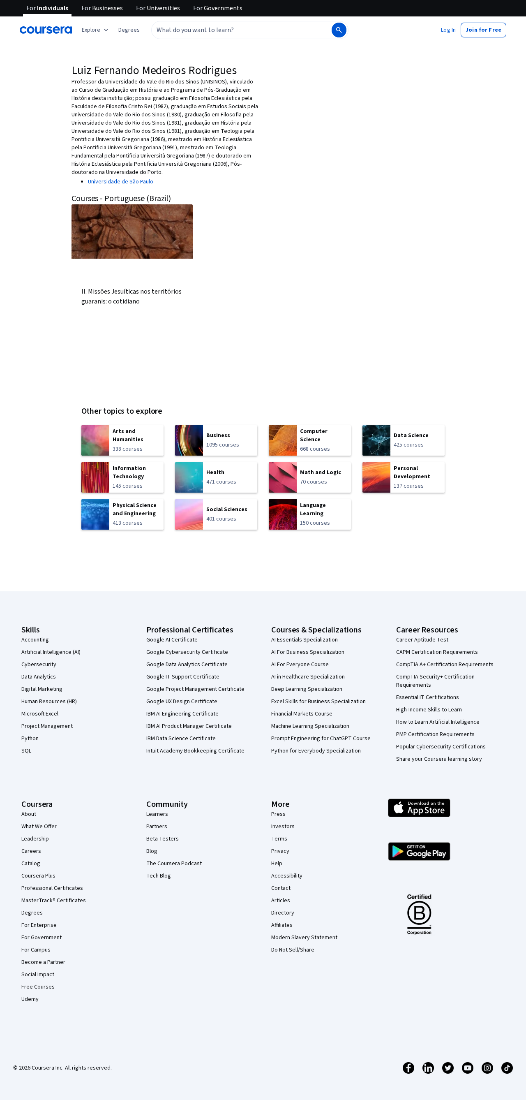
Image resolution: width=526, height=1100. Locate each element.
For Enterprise (39, 925)
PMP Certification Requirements (435, 734)
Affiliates (282, 925)
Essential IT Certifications (427, 697)
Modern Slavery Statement (304, 937)
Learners (157, 814)
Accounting (35, 640)
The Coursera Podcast (174, 863)
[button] (129, 30)
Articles (280, 900)
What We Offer (39, 826)
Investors (283, 826)
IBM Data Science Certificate (181, 738)
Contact (281, 888)
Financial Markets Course (301, 714)
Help (276, 863)
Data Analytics (38, 677)
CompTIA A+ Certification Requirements (445, 664)
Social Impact (37, 974)
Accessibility (286, 876)
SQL (26, 751)
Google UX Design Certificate (181, 701)
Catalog (30, 863)
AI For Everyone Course (300, 664)
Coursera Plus (38, 876)
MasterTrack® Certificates (53, 900)
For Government (41, 937)
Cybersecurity (38, 664)
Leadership (35, 839)
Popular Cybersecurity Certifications (441, 747)
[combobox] (233, 30)
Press (278, 814)
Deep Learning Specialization (306, 689)
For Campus (36, 950)
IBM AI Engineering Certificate (182, 714)
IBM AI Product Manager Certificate (189, 726)
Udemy (30, 999)
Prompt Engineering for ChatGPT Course (321, 738)
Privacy (280, 851)
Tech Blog (158, 876)
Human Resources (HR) (49, 701)
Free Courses (38, 987)
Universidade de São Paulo (120, 182)
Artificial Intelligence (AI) (51, 652)
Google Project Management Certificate (195, 689)
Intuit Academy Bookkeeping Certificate (195, 751)
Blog (151, 851)
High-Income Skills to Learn (429, 710)
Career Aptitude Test (422, 640)
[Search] (339, 30)
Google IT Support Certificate (182, 677)
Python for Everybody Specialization (316, 751)
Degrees (32, 913)
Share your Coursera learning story (439, 759)
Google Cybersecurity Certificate (187, 652)
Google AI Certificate (172, 640)
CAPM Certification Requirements (437, 652)
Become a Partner (43, 962)
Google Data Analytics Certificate (187, 664)
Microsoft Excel (39, 714)
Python (30, 738)
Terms (279, 839)
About (28, 814)
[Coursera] (46, 30)
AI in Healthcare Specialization (308, 677)
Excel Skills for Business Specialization (318, 701)
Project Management (47, 726)
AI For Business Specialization (307, 652)
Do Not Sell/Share (292, 950)
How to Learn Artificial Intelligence (438, 722)
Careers (31, 851)
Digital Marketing (41, 689)
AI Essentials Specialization (304, 640)
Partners (156, 826)
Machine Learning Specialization (310, 726)
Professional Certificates (52, 888)
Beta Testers (162, 839)
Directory (282, 913)
